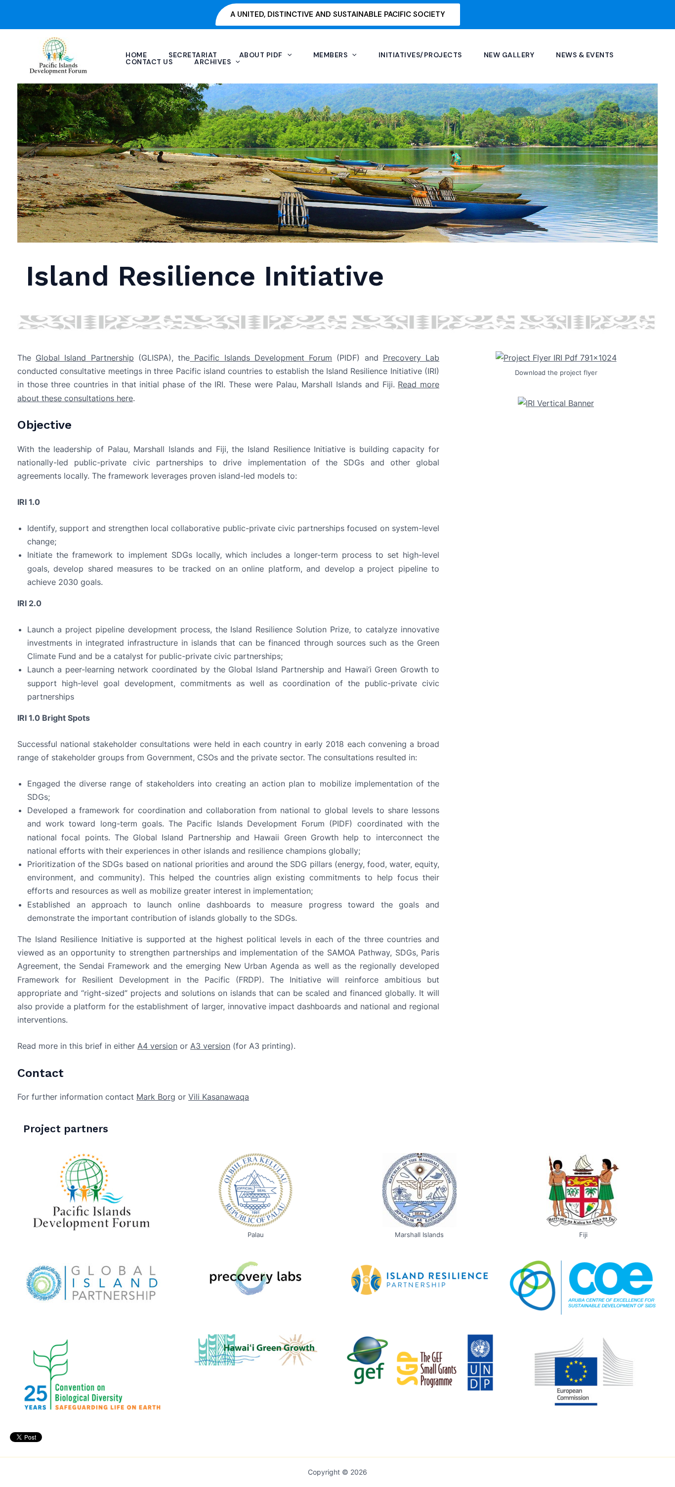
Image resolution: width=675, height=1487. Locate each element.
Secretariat (193, 54)
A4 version (157, 1046)
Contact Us (149, 61)
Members (330, 54)
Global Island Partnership (84, 358)
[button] (338, 14)
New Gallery (509, 54)
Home (136, 54)
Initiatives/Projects (420, 54)
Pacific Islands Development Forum (261, 358)
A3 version (210, 1046)
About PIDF (261, 54)
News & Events (585, 54)
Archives (212, 61)
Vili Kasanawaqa (218, 1097)
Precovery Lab (411, 358)
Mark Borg (155, 1097)
